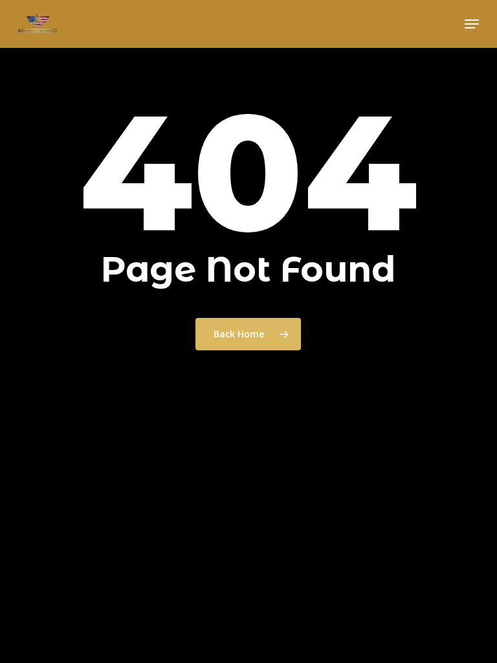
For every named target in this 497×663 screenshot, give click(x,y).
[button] (472, 23)
